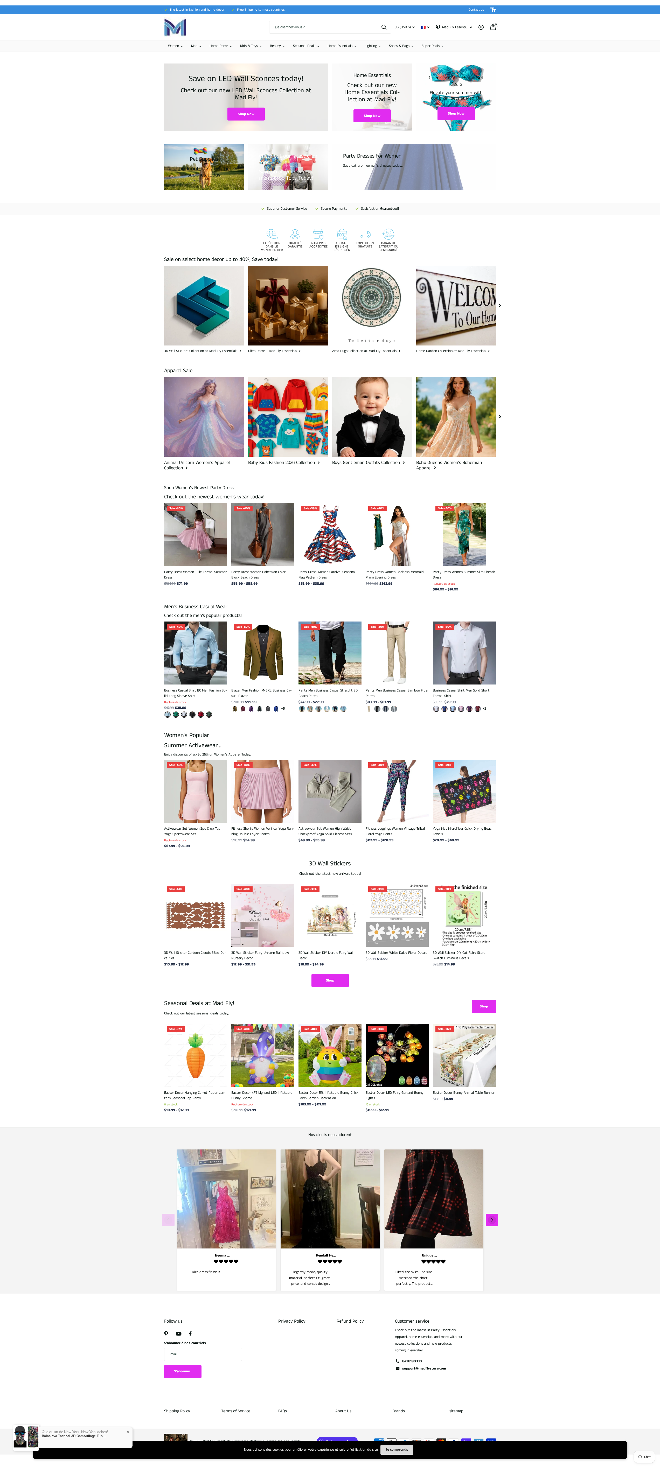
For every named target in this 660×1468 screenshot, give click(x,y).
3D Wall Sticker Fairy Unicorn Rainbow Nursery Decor (260, 955)
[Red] (478, 709)
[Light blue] (453, 709)
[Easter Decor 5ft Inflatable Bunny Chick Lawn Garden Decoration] (330, 1055)
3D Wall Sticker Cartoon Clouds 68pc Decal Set (195, 955)
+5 (283, 708)
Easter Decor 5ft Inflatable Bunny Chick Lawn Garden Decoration (328, 1095)
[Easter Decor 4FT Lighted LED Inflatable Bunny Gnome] (262, 1055)
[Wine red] (243, 709)
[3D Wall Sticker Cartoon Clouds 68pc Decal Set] (195, 915)
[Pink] (461, 709)
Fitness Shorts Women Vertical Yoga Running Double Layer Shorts (262, 831)
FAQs (282, 1411)
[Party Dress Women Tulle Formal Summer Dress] (195, 534)
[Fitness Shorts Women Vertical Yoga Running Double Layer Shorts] (262, 791)
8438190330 (412, 1361)
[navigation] (500, 305)
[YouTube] (178, 1334)
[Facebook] (190, 1333)
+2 (484, 708)
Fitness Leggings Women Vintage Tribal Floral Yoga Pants (395, 831)
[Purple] (251, 709)
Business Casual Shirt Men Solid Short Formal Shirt (461, 693)
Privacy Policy (291, 1321)
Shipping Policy (177, 1411)
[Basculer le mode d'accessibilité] (493, 9)
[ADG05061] (167, 714)
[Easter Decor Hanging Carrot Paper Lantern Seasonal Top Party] (195, 1055)
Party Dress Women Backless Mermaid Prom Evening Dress (395, 574)
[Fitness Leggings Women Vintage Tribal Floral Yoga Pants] (397, 791)
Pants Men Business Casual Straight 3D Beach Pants (328, 693)
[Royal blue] (276, 709)
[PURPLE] (469, 709)
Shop (330, 980)
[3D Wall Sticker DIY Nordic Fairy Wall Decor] (330, 915)
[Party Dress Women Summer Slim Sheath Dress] (464, 534)
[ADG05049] (209, 714)
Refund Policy (350, 1321)
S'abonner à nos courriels (185, 1343)
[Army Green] (259, 709)
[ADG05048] (201, 714)
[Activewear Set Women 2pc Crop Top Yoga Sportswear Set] (195, 791)
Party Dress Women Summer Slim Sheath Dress (464, 574)
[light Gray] (394, 709)
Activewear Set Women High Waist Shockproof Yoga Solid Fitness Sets (325, 831)
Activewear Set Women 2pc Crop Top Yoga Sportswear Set (192, 831)
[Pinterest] (166, 1333)
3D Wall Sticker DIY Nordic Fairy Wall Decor (325, 955)
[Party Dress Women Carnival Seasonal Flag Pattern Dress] (330, 534)
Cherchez (384, 27)
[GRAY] (318, 709)
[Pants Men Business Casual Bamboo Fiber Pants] (397, 653)
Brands (398, 1411)
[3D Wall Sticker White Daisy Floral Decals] (397, 915)
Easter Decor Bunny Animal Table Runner (464, 1092)
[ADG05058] (176, 714)
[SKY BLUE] (343, 709)
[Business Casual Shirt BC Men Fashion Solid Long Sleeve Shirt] (195, 653)
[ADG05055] (184, 714)
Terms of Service (235, 1411)
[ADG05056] (192, 714)
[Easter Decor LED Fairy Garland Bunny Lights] (397, 1055)
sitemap (456, 1411)
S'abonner (182, 1371)
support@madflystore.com (424, 1368)
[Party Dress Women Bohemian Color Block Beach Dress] (262, 534)
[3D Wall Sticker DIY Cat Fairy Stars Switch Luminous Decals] (464, 915)
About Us (343, 1411)
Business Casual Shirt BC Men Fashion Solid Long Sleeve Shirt (195, 693)
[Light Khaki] (310, 709)
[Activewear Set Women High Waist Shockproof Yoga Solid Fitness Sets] (330, 791)
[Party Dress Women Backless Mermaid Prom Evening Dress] (397, 534)
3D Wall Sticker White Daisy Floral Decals (396, 952)
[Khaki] (235, 709)
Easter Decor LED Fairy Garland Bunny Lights (394, 1095)
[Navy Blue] (386, 709)
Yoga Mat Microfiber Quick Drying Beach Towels (463, 831)
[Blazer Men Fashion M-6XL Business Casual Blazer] (262, 653)
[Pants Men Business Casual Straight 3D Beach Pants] (330, 653)
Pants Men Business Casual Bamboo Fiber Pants (397, 693)
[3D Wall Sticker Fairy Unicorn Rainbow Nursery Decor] (262, 915)
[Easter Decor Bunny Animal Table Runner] (464, 1055)
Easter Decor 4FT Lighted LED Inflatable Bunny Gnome (261, 1095)
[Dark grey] (268, 709)
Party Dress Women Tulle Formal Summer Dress (195, 574)
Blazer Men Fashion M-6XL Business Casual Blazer (261, 693)
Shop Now (246, 114)
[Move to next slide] (492, 1220)
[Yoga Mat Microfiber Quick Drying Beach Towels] (464, 791)
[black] (302, 709)
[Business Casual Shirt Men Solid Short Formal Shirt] (464, 653)
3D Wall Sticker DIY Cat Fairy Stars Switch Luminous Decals (459, 955)
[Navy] (335, 709)
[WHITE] (327, 709)
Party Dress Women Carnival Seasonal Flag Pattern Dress (327, 574)
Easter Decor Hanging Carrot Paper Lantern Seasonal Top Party (195, 1095)
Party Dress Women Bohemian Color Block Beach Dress (258, 574)
